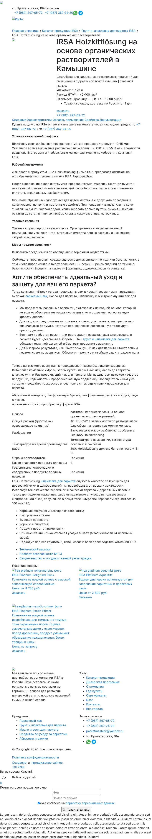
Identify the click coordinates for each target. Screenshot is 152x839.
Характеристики (39, 120)
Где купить (94, 691)
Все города (94, 709)
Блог (89, 700)
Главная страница (25, 30)
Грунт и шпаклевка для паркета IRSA (109, 30)
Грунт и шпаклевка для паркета (42, 725)
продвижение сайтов (47, 762)
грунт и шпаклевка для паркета (106, 339)
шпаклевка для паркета (58, 481)
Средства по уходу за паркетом (43, 734)
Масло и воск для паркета (38, 729)
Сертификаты (96, 695)
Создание (19, 762)
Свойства (92, 120)
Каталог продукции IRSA (60, 30)
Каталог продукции (100, 677)
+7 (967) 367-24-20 (59, 12)
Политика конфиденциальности (35, 757)
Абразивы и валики (33, 738)
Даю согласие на (77, 803)
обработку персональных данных (90, 803)
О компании (95, 686)
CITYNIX (18, 767)
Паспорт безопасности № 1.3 (40, 554)
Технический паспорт (35, 549)
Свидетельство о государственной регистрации (55, 558)
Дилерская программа (102, 682)
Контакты (93, 704)
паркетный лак (36, 296)
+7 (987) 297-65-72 (28, 12)
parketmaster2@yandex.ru (104, 731)
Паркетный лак (30, 720)
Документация (110, 120)
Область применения (68, 120)
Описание (19, 120)
